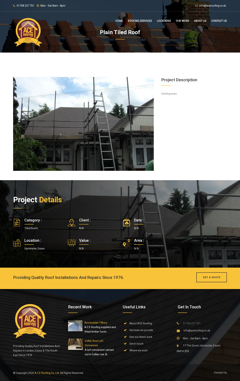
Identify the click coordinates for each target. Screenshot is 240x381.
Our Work (182, 20)
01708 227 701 (25, 5)
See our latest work (140, 336)
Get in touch (136, 343)
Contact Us (219, 20)
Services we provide (141, 330)
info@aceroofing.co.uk (212, 5)
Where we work (138, 350)
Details (50, 199)
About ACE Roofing (140, 323)
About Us (200, 20)
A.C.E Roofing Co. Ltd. (47, 372)
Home (119, 20)
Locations (164, 20)
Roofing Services (140, 20)
